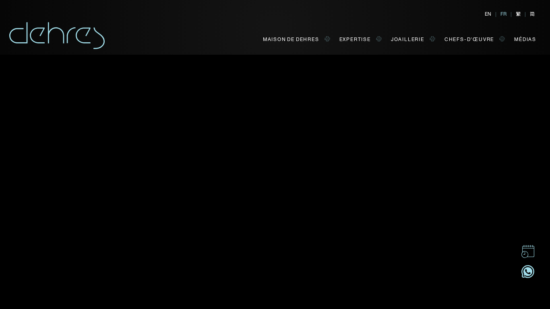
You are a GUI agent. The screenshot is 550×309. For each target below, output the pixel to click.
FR (503, 13)
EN (488, 13)
